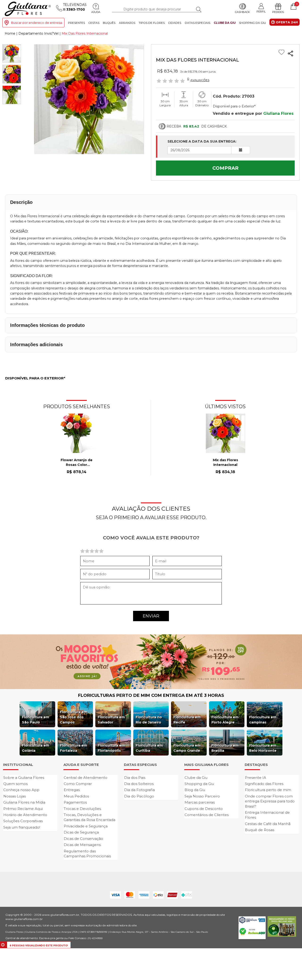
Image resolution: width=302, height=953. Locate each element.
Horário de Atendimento (25, 815)
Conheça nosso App (21, 790)
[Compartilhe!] (290, 53)
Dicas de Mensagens (82, 844)
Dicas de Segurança (81, 832)
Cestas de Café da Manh (267, 824)
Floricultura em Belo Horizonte (263, 748)
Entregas (72, 790)
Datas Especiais (197, 22)
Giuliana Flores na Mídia (24, 802)
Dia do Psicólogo (139, 796)
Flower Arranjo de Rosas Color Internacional (76, 462)
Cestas (93, 22)
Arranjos (127, 22)
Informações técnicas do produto (47, 325)
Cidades (174, 22)
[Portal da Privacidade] (252, 919)
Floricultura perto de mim (268, 790)
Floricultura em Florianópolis (111, 748)
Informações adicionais (36, 344)
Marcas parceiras (200, 802)
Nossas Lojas (14, 796)
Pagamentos (75, 802)
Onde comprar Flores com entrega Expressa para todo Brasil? (270, 801)
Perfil (261, 11)
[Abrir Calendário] (240, 150)
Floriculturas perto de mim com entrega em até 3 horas (151, 695)
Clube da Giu (225, 22)
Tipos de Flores (152, 22)
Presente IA (255, 777)
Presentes (76, 22)
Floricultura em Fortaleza (73, 748)
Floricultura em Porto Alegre (225, 719)
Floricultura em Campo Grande (187, 748)
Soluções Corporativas (23, 821)
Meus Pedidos (76, 796)
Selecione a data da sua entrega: (202, 141)
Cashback (242, 11)
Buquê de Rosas (259, 830)
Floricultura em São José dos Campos (73, 717)
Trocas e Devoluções (82, 808)
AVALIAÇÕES (199, 80)
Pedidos (278, 11)
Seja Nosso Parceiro (202, 796)
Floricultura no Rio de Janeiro (149, 719)
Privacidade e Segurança (86, 826)
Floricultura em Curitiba (149, 748)
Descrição (21, 202)
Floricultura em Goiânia (35, 748)
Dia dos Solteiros (139, 783)
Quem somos (15, 783)
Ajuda (95, 11)
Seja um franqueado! (21, 827)
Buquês (109, 22)
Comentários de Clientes (207, 815)
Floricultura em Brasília (225, 748)
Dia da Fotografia (139, 790)
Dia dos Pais (134, 777)
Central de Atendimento (85, 777)
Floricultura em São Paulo (35, 719)
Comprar (225, 168)
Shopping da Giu (252, 22)
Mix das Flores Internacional (225, 462)
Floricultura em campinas (262, 719)
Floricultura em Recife (187, 719)
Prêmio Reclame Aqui (23, 808)
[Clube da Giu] (151, 661)
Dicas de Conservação (83, 838)
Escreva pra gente (51, 938)
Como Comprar (78, 783)
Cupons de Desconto (204, 808)
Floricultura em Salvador (111, 719)
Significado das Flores (264, 783)
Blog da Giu (195, 790)
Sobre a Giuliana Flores (23, 777)
